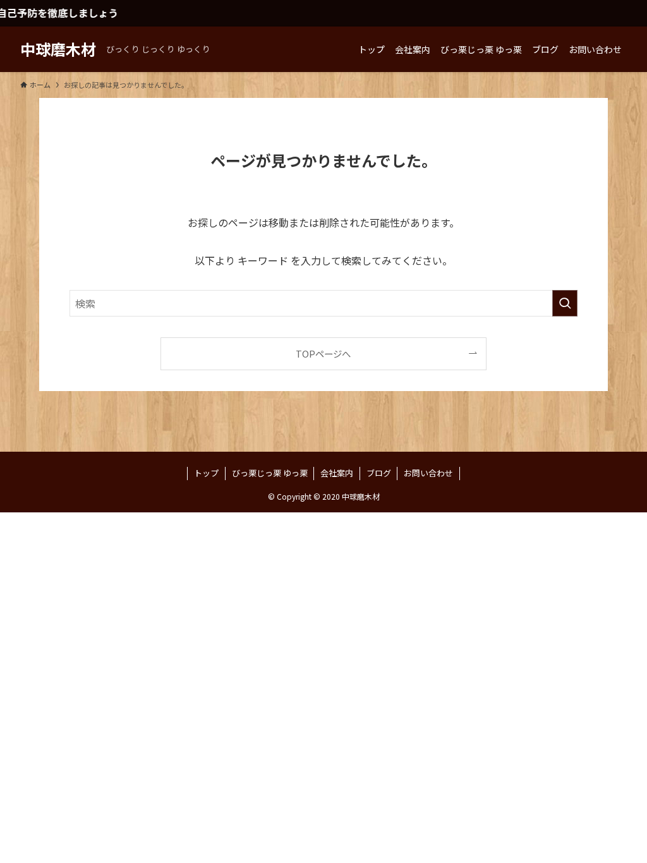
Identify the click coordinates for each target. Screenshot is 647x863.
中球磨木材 (58, 49)
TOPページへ (323, 353)
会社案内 (336, 473)
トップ (206, 473)
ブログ (378, 473)
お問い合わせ (428, 473)
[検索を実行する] (564, 303)
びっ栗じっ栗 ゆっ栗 (270, 473)
